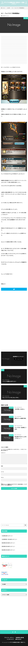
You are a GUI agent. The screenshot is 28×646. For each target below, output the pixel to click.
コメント (3, 452)
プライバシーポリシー (9, 637)
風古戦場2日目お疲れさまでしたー (8, 550)
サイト (2, 477)
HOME (3, 8)
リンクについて (10, 639)
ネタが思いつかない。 (20, 409)
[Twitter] (14, 289)
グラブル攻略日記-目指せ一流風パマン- (14, 3)
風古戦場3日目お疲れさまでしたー (8, 546)
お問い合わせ (18, 639)
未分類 (8, 8)
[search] (25, 525)
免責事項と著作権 (20, 637)
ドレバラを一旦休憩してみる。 (20, 428)
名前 (2, 466)
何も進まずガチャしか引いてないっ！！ (20, 437)
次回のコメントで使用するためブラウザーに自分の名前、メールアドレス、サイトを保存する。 (14, 485)
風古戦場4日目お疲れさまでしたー (8, 542)
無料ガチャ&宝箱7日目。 (21, 418)
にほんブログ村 (4, 574)
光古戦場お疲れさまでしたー (7, 535)
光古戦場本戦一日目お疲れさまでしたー (9, 539)
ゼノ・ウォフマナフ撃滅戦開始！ (18, 8)
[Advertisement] (14, 50)
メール (2, 471)
